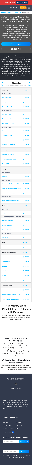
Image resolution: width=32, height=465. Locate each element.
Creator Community (8, 429)
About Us (5, 422)
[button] (16, 328)
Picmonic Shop (7, 425)
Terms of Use (14, 457)
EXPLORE (27, 97)
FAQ (17, 429)
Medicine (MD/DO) (6, 12)
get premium (16, 44)
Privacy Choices (7, 432)
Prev (2, 85)
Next (29, 85)
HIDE (26, 90)
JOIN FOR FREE (16, 49)
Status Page (21, 457)
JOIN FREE (23, 8)
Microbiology (27, 12)
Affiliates (18, 422)
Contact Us (19, 425)
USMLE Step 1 (18, 12)
